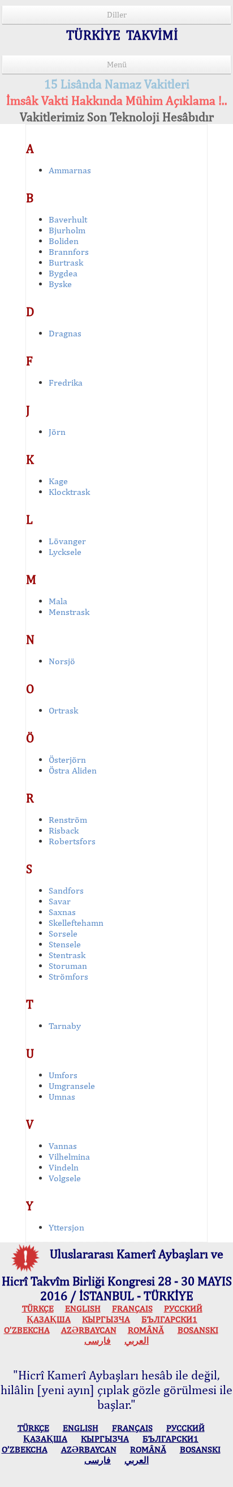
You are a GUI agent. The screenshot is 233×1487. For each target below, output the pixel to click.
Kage (58, 481)
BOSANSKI (198, 1329)
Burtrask (66, 262)
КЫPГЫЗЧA (106, 1319)
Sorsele (63, 933)
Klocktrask (69, 491)
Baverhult (68, 219)
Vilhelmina (69, 1156)
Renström (68, 819)
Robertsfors (72, 841)
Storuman (68, 965)
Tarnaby (65, 1025)
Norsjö (62, 661)
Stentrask (67, 955)
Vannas (63, 1145)
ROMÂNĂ (146, 1329)
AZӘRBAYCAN (88, 1329)
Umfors (63, 1075)
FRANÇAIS (132, 1308)
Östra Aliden (73, 770)
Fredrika (66, 382)
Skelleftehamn (76, 922)
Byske (60, 284)
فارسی (97, 1340)
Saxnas (62, 912)
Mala (58, 601)
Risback (64, 830)
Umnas (62, 1096)
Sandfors (66, 890)
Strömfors (68, 976)
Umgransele (72, 1085)
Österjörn (67, 759)
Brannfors (69, 251)
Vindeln (64, 1167)
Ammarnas (70, 170)
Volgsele (65, 1178)
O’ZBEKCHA (27, 1329)
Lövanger (67, 541)
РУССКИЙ (183, 1308)
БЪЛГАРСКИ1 (169, 1319)
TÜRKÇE (38, 1308)
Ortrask (63, 710)
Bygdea (63, 273)
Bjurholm (67, 230)
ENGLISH (83, 1308)
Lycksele (65, 551)
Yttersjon (66, 1227)
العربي (136, 1340)
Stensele (65, 944)
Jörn (57, 431)
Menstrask (69, 611)
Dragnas (65, 333)
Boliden (64, 241)
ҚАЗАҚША (49, 1319)
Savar (60, 901)
